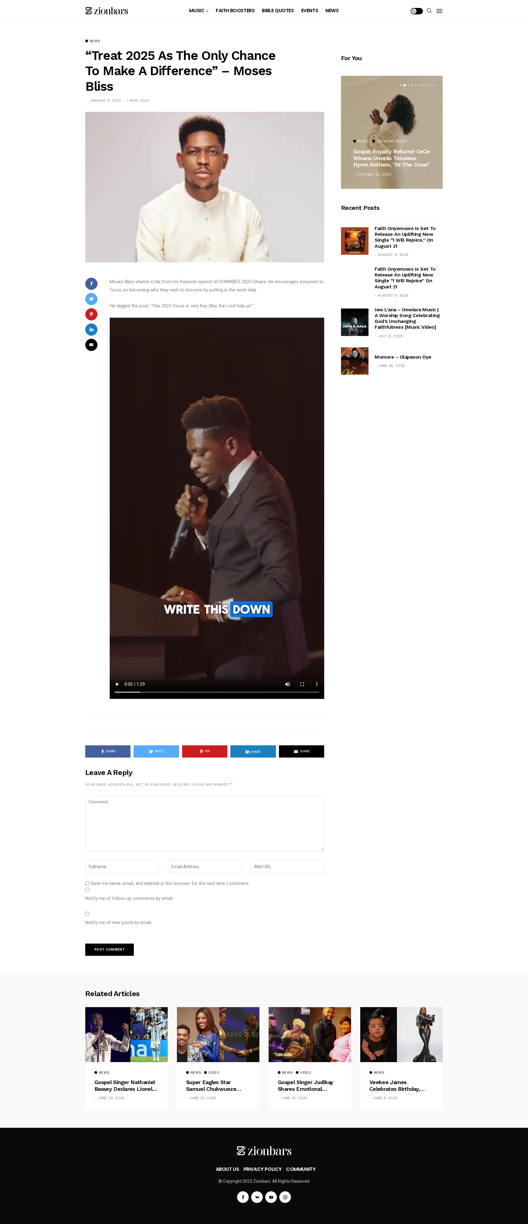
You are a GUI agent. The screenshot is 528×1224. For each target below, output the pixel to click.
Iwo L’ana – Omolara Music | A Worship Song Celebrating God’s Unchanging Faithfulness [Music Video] (407, 318)
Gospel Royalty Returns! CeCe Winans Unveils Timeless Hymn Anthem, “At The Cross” (391, 158)
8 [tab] (426, 85)
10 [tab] (434, 85)
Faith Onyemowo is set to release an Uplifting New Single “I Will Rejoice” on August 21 (405, 278)
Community (300, 1169)
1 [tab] (401, 85)
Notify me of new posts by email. (118, 922)
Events (309, 10)
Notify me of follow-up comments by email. (129, 898)
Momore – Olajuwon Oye (403, 357)
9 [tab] (430, 85)
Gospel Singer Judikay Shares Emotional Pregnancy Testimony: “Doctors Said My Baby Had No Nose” (307, 1085)
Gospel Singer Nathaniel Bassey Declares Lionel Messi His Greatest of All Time (125, 1085)
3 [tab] (408, 85)
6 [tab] (419, 85)
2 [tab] (404, 85)
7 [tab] (423, 85)
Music (196, 10)
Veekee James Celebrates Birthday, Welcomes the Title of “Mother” (398, 1085)
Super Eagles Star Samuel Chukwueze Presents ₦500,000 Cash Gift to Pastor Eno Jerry (217, 1085)
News (332, 10)
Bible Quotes (278, 10)
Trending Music (392, 141)
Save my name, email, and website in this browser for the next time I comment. (170, 883)
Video (213, 1072)
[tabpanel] (392, 132)
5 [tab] (415, 85)
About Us (227, 1169)
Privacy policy (263, 1169)
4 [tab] (412, 85)
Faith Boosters (235, 10)
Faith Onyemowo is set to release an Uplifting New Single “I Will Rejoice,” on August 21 (405, 237)
